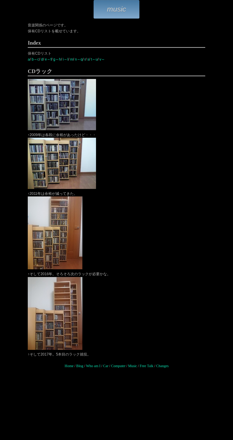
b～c (35, 59)
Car (105, 366)
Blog (79, 366)
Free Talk (146, 366)
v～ (102, 59)
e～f (48, 59)
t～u (94, 59)
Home (69, 366)
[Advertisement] (116, 406)
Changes (162, 366)
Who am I (93, 366)
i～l (65, 59)
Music (132, 366)
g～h (57, 59)
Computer (118, 366)
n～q (79, 59)
